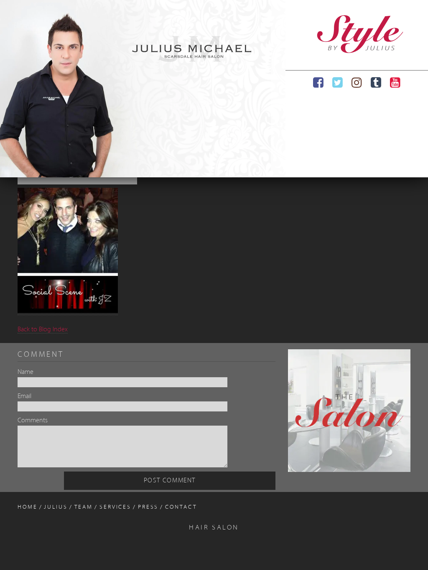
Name (25, 372)
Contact (181, 507)
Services (115, 507)
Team (83, 507)
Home (28, 507)
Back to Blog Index (43, 329)
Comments (33, 420)
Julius (55, 507)
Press (148, 507)
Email (24, 396)
